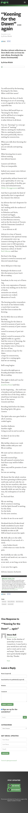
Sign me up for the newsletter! (9, 710)
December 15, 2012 (12, 637)
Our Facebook (15, 790)
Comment (4, 691)
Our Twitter (15, 786)
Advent (4, 601)
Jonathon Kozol (7, 384)
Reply (8, 661)
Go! (25, 717)
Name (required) (6, 673)
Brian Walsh (7, 36)
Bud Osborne (6, 251)
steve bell (10, 604)
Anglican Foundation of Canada (14, 800)
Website (3, 685)
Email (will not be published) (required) (12, 680)
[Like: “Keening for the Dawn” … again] (9, 41)
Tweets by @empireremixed (9, 760)
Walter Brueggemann (9, 188)
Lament (4, 604)
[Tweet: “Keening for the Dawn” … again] (3, 41)
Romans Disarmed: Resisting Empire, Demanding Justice (12, 589)
